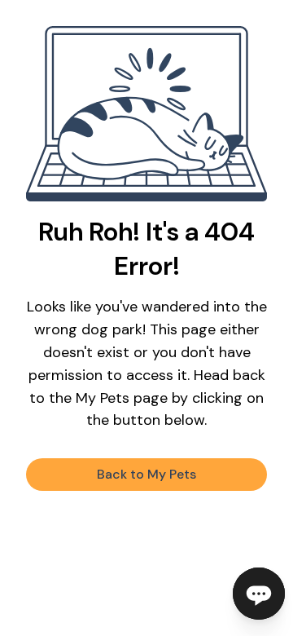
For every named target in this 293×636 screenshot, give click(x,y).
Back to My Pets (146, 474)
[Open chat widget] (259, 594)
